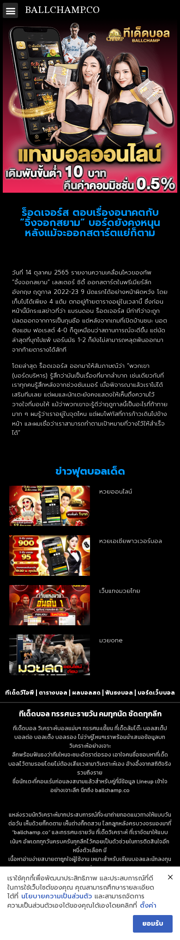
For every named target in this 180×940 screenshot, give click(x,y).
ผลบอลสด (86, 693)
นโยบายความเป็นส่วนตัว (56, 896)
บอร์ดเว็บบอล (156, 693)
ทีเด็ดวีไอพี (19, 693)
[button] (10, 10)
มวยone (111, 640)
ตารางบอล (53, 693)
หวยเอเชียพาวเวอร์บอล (130, 541)
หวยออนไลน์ (115, 491)
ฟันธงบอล (119, 693)
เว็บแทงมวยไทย (119, 590)
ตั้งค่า (148, 905)
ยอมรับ (152, 923)
